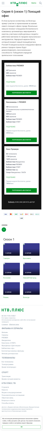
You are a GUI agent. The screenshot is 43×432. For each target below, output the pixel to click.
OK (21, 427)
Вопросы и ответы (8, 400)
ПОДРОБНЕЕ (10, 82)
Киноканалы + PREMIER (16, 102)
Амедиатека (6, 340)
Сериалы (5, 335)
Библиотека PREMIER (15, 66)
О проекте (5, 324)
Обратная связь (14, 324)
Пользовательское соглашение (13, 395)
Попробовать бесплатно (21, 93)
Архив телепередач (9, 367)
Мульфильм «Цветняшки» (11, 346)
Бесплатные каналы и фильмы (13, 351)
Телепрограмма (7, 364)
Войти (34, 3)
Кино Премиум (12, 149)
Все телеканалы (7, 362)
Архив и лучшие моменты (11, 379)
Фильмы (5, 332)
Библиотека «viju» (8, 348)
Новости (5, 390)
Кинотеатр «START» (9, 343)
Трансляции (6, 376)
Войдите (11, 202)
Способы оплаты (8, 403)
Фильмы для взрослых (10, 353)
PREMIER (5, 338)
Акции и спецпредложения (12, 392)
